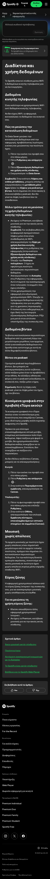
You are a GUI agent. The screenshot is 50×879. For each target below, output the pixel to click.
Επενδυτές (7, 761)
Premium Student (11, 820)
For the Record (9, 731)
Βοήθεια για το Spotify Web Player (22, 671)
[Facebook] (23, 836)
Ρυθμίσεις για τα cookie (10, 870)
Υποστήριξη (8, 779)
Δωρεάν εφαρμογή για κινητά (17, 791)
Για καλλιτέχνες (10, 743)
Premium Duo (9, 809)
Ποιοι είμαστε (9, 719)
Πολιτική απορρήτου (10, 864)
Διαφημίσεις (8, 755)
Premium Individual (12, 803)
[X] (14, 836)
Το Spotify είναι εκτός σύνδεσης (21, 665)
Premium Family (10, 815)
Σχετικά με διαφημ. (9, 875)
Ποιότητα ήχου (12, 650)
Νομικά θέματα (8, 854)
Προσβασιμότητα (25, 875)
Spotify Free (8, 826)
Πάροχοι (6, 766)
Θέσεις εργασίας (11, 725)
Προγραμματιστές (11, 749)
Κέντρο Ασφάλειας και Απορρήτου (15, 859)
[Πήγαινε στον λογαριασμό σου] (44, 51)
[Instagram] (5, 836)
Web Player (8, 785)
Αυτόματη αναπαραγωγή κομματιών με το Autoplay (23, 658)
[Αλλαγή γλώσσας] (17, 4)
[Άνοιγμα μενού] (46, 4)
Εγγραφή (24, 4)
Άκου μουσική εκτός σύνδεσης (20, 644)
